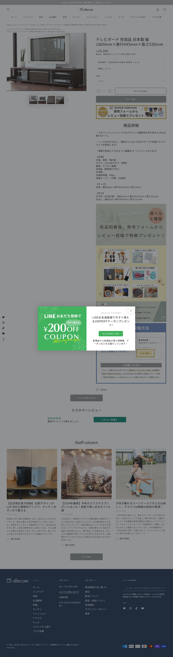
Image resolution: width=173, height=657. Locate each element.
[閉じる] (131, 311)
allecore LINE (111, 333)
